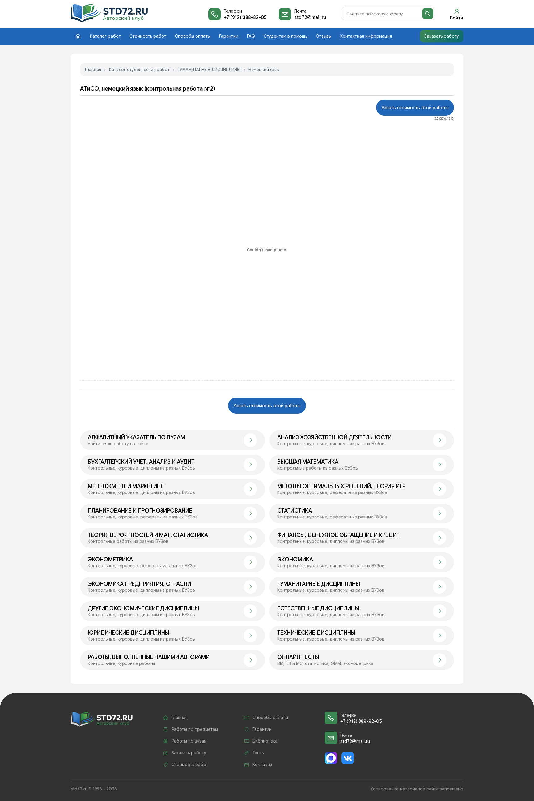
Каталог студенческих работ (139, 69)
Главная (93, 69)
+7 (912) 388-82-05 (245, 17)
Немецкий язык (263, 69)
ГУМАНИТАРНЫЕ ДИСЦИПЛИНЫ (209, 69)
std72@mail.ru (310, 17)
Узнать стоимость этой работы (415, 107)
